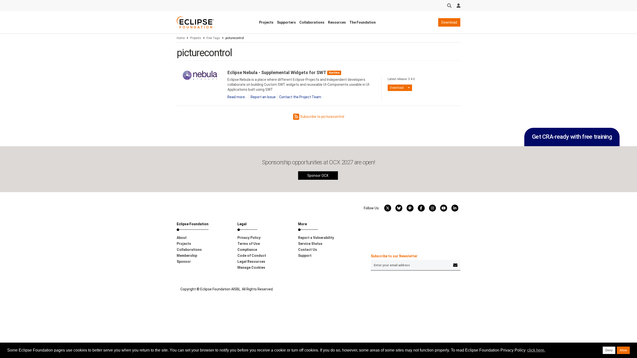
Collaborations (311, 22)
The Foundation (362, 22)
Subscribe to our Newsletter (394, 256)
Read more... (237, 97)
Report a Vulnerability (316, 238)
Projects (266, 22)
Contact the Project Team (300, 97)
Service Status (310, 244)
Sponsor (184, 262)
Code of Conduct (251, 256)
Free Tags (213, 38)
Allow (623, 350)
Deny (609, 350)
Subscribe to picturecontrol (321, 117)
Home (181, 38)
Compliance (247, 250)
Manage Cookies (251, 267)
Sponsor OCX (317, 176)
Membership (187, 256)
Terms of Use (248, 244)
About (182, 238)
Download (449, 22)
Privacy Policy (249, 238)
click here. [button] (536, 350)
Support (305, 256)
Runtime (334, 72)
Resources (337, 22)
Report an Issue (263, 97)
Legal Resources (251, 262)
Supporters (286, 22)
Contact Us (307, 250)
